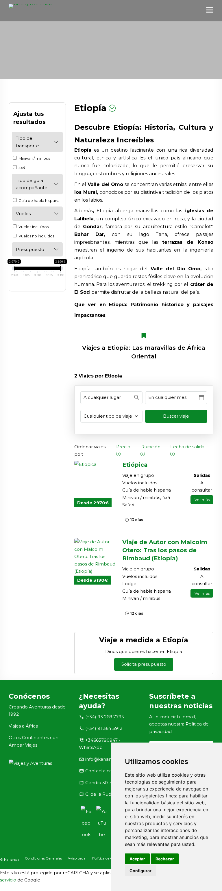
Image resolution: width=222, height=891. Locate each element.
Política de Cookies (107, 858)
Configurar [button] (140, 870)
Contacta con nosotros (110, 770)
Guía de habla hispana (39, 200)
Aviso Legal (77, 858)
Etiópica (135, 464)
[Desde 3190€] (95, 556)
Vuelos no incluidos (36, 236)
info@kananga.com (106, 759)
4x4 (21, 167)
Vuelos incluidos (33, 226)
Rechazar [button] (165, 858)
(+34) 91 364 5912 (103, 728)
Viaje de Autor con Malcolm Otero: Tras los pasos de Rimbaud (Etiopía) (164, 550)
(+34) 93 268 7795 (104, 716)
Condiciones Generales (43, 858)
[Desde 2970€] (95, 464)
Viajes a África (23, 726)
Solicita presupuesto (143, 664)
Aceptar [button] (137, 858)
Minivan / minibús (34, 158)
